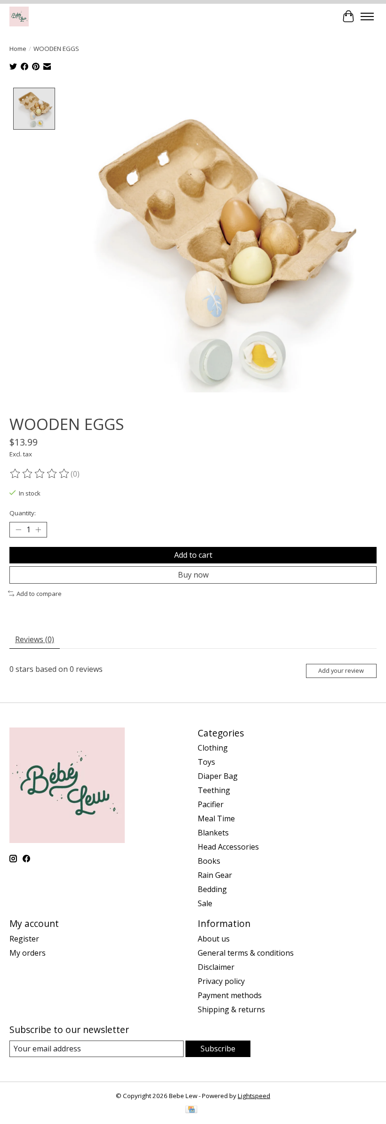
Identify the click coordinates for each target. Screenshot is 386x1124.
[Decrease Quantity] (18, 529)
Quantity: (22, 513)
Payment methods (230, 995)
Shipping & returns (231, 1009)
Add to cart (193, 555)
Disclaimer (216, 967)
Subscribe (218, 1048)
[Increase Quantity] (38, 529)
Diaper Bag (218, 776)
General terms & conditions (246, 953)
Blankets (213, 832)
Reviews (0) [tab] (34, 639)
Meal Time (216, 818)
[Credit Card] (191, 1110)
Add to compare (39, 593)
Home (17, 48)
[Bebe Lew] (19, 16)
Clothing (213, 748)
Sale (205, 903)
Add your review (341, 670)
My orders (27, 953)
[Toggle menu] (367, 16)
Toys (206, 762)
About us (214, 939)
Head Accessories (228, 847)
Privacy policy (221, 981)
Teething (214, 790)
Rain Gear (215, 875)
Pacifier (211, 804)
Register (24, 939)
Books (209, 861)
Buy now (193, 575)
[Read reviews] (40, 473)
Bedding (212, 889)
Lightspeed (254, 1095)
